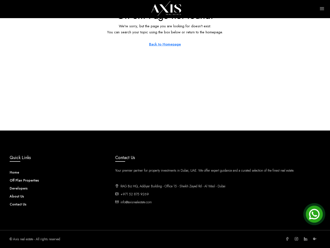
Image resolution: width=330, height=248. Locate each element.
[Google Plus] (315, 239)
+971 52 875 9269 (135, 194)
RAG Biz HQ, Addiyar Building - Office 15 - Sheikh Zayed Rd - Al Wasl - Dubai (177, 186)
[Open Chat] (314, 214)
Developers (19, 188)
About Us (17, 196)
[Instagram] (297, 239)
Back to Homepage (165, 44)
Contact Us (18, 204)
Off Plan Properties (24, 180)
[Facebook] (288, 239)
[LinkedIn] (306, 239)
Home (14, 172)
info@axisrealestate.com (136, 202)
